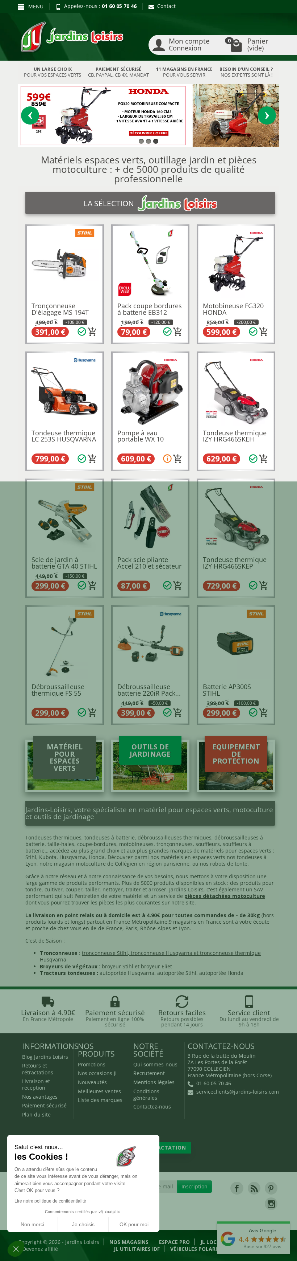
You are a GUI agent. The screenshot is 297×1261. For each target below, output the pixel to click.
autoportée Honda (221, 972)
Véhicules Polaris (195, 1248)
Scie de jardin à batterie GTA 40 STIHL (64, 562)
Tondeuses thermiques (53, 837)
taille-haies (60, 844)
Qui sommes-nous (155, 1064)
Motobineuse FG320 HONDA (233, 309)
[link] (236, 1188)
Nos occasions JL (98, 1073)
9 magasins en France (195, 921)
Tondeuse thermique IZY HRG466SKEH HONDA (235, 439)
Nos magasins (128, 1241)
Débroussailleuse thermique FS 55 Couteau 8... (58, 693)
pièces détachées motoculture (224, 895)
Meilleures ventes (99, 1091)
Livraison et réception (36, 1084)
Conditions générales (146, 1094)
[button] (16, 1248)
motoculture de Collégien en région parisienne (132, 863)
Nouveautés (92, 1082)
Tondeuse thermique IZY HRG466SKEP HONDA (235, 566)
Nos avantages (40, 1096)
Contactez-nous (152, 1106)
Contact (166, 6)
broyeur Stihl (117, 966)
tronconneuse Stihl (105, 952)
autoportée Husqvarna (127, 972)
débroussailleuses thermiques (175, 837)
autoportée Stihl (176, 972)
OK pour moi (134, 1224)
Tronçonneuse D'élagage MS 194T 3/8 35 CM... (60, 312)
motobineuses (136, 844)
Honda (97, 857)
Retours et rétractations (37, 1068)
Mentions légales (154, 1082)
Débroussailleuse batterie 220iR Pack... (149, 689)
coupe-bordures (96, 844)
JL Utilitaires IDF (137, 1248)
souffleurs (208, 844)
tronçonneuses (174, 844)
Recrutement (149, 1073)
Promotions (91, 1064)
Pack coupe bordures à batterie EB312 (149, 309)
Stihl (30, 857)
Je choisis (83, 1224)
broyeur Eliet (156, 966)
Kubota (48, 857)
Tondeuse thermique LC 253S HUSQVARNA (64, 436)
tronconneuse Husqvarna (161, 952)
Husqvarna (72, 857)
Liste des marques (100, 1100)
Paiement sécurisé (44, 1105)
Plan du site (36, 1114)
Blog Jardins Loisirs (45, 1056)
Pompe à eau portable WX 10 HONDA (140, 439)
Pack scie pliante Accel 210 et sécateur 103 (149, 566)
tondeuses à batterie (109, 837)
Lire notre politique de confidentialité (50, 1201)
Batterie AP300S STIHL (227, 689)
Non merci (32, 1224)
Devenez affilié (40, 1248)
